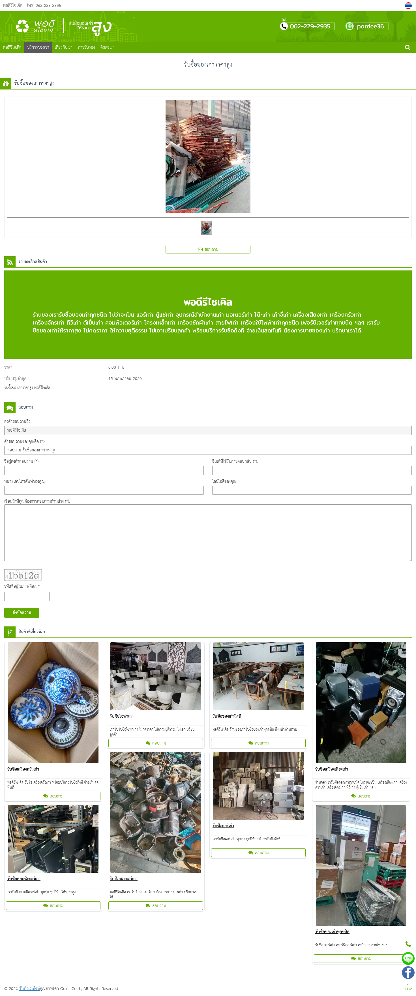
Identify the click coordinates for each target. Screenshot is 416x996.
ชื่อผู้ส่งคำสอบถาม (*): (21, 461)
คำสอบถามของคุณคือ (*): (24, 441)
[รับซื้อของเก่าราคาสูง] (409, 5)
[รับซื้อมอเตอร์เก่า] (155, 813)
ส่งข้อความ (21, 613)
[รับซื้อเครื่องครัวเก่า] (53, 703)
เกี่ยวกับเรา (63, 47)
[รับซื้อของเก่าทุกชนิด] (361, 866)
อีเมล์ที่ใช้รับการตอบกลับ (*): (235, 461)
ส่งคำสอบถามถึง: (17, 421)
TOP (408, 989)
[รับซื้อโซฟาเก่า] (155, 677)
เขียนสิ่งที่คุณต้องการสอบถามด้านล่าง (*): (37, 501)
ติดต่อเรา (107, 47)
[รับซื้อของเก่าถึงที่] (258, 677)
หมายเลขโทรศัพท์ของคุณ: (25, 481)
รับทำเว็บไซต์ (29, 989)
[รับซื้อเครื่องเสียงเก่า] (361, 703)
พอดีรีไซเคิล (12, 47)
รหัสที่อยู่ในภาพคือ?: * (22, 586)
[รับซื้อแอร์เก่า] (258, 787)
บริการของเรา (38, 47)
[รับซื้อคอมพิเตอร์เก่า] (53, 840)
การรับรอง (86, 47)
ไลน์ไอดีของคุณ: (224, 481)
